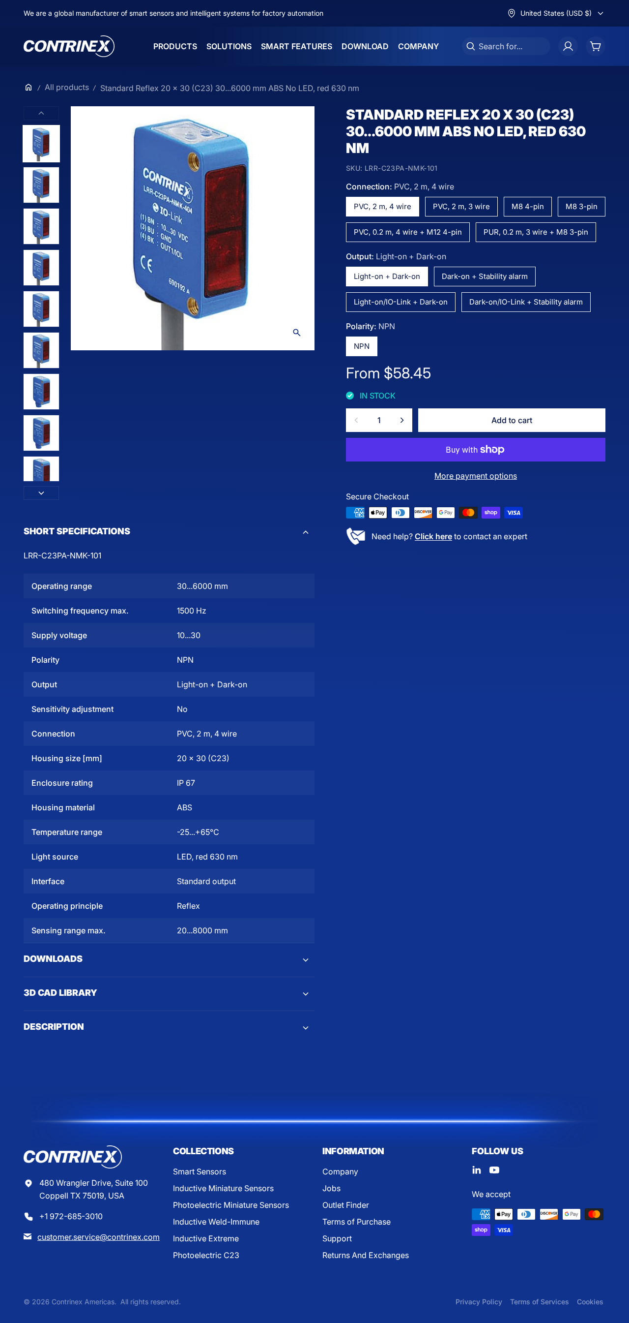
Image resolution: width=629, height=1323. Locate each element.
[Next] (41, 493)
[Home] (28, 87)
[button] (169, 532)
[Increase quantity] (402, 420)
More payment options (475, 476)
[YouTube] (494, 1170)
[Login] (568, 46)
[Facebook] (477, 1170)
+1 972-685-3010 (71, 1216)
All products (67, 87)
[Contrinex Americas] (69, 46)
